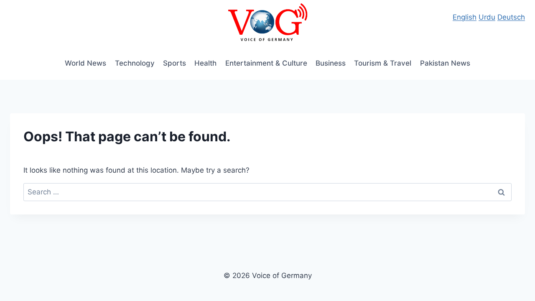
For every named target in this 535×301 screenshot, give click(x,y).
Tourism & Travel (382, 63)
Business (331, 63)
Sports (174, 63)
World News (85, 63)
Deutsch (511, 17)
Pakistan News (445, 63)
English (464, 17)
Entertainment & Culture (266, 63)
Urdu (487, 17)
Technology (135, 63)
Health (205, 63)
